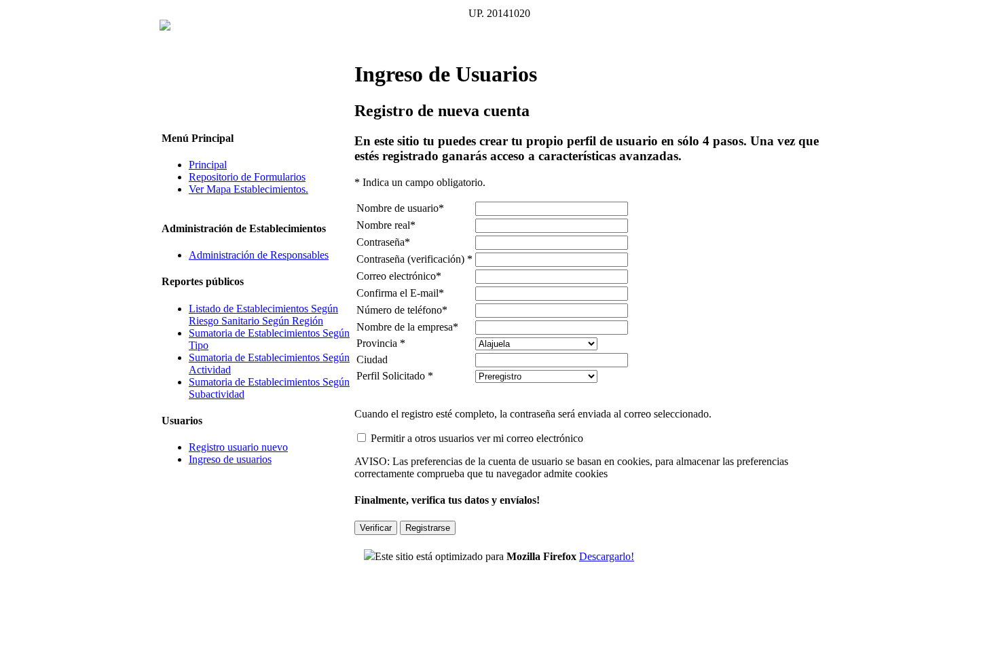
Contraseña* (383, 242)
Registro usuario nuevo (238, 447)
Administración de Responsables (259, 255)
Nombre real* (385, 225)
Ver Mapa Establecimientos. (248, 189)
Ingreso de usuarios (230, 459)
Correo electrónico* (398, 276)
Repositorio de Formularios (247, 177)
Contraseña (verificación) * (414, 259)
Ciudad (372, 359)
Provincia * (380, 343)
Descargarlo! (606, 556)
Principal (208, 164)
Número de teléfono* (401, 310)
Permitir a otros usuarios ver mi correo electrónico (477, 438)
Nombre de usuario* (400, 208)
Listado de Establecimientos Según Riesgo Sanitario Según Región (263, 315)
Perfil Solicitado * (394, 376)
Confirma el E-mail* (400, 293)
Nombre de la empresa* (407, 327)
